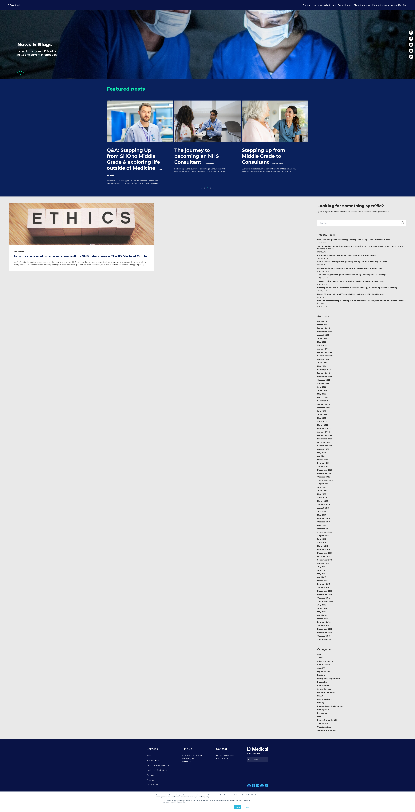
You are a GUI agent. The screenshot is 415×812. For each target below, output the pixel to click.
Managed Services (326, 692)
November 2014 (324, 594)
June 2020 (322, 491)
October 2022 (323, 408)
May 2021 (321, 453)
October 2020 (323, 477)
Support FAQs (153, 760)
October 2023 (323, 380)
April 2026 (322, 321)
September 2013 (324, 639)
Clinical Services (325, 661)
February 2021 (323, 463)
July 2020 (321, 487)
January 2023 (323, 404)
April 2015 (321, 577)
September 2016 (325, 532)
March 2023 (322, 397)
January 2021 (323, 466)
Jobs (405, 5)
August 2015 (323, 563)
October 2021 (323, 442)
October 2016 (323, 529)
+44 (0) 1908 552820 (225, 756)
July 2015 (321, 567)
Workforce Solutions (327, 730)
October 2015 (323, 556)
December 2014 (324, 591)
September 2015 (324, 560)
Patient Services (380, 5)
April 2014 (321, 615)
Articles (320, 658)
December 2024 (324, 352)
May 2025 (321, 342)
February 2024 (324, 370)
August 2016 (323, 536)
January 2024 (323, 373)
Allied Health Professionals (337, 5)
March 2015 (322, 581)
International (323, 685)
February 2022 (324, 428)
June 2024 (322, 363)
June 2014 (322, 608)
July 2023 (321, 387)
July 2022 (321, 411)
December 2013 (324, 629)
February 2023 (324, 401)
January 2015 (323, 588)
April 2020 (322, 498)
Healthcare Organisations (158, 765)
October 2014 (323, 598)
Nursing (318, 5)
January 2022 (323, 432)
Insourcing (322, 682)
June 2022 (322, 415)
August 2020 (323, 484)
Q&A (319, 717)
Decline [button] (247, 807)
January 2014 (323, 626)
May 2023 (321, 394)
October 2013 (323, 636)
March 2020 (322, 501)
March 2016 (322, 546)
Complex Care (323, 665)
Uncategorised (324, 727)
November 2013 (324, 633)
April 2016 (321, 543)
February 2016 (323, 550)
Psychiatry (322, 713)
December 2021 (324, 435)
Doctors (307, 5)
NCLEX (320, 696)
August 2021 (323, 449)
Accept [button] (238, 807)
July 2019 (321, 511)
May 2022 (321, 418)
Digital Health (323, 672)
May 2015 (321, 574)
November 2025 (324, 332)
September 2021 (324, 446)
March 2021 (322, 460)
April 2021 (321, 456)
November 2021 (324, 439)
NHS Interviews (324, 699)
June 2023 (322, 390)
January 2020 (323, 505)
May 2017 (321, 525)
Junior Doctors (324, 689)
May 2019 (321, 515)
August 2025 (323, 335)
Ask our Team (222, 759)
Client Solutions (362, 5)
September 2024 (325, 356)
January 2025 (323, 349)
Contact (221, 749)
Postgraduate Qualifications (330, 706)
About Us (396, 5)
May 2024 (321, 366)
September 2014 (325, 601)
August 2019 (323, 508)
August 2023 (323, 383)
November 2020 (324, 473)
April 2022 (322, 422)
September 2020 (325, 480)
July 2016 (321, 539)
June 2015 (321, 570)
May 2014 (321, 612)
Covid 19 (321, 668)
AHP (319, 654)
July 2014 (321, 605)
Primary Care (323, 710)
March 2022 (322, 425)
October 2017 (323, 522)
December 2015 (324, 553)
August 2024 (323, 359)
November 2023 (324, 377)
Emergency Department (328, 679)
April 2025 (321, 345)
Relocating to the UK (327, 720)
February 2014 (323, 622)
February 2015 (323, 584)
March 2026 (322, 325)
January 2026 (323, 328)
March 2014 (322, 619)
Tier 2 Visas (322, 724)
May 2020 (321, 494)
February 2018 (323, 518)
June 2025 (322, 339)
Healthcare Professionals (157, 770)
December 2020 (324, 470)
